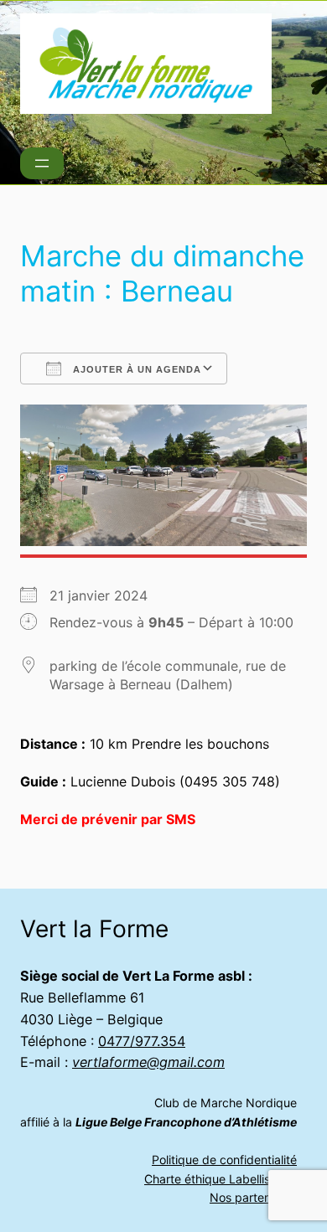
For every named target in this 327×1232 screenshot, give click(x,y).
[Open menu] (42, 163)
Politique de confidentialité (224, 1159)
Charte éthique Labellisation (220, 1179)
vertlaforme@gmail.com (148, 1062)
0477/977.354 (141, 1041)
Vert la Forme (94, 929)
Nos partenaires (253, 1197)
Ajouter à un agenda (135, 369)
